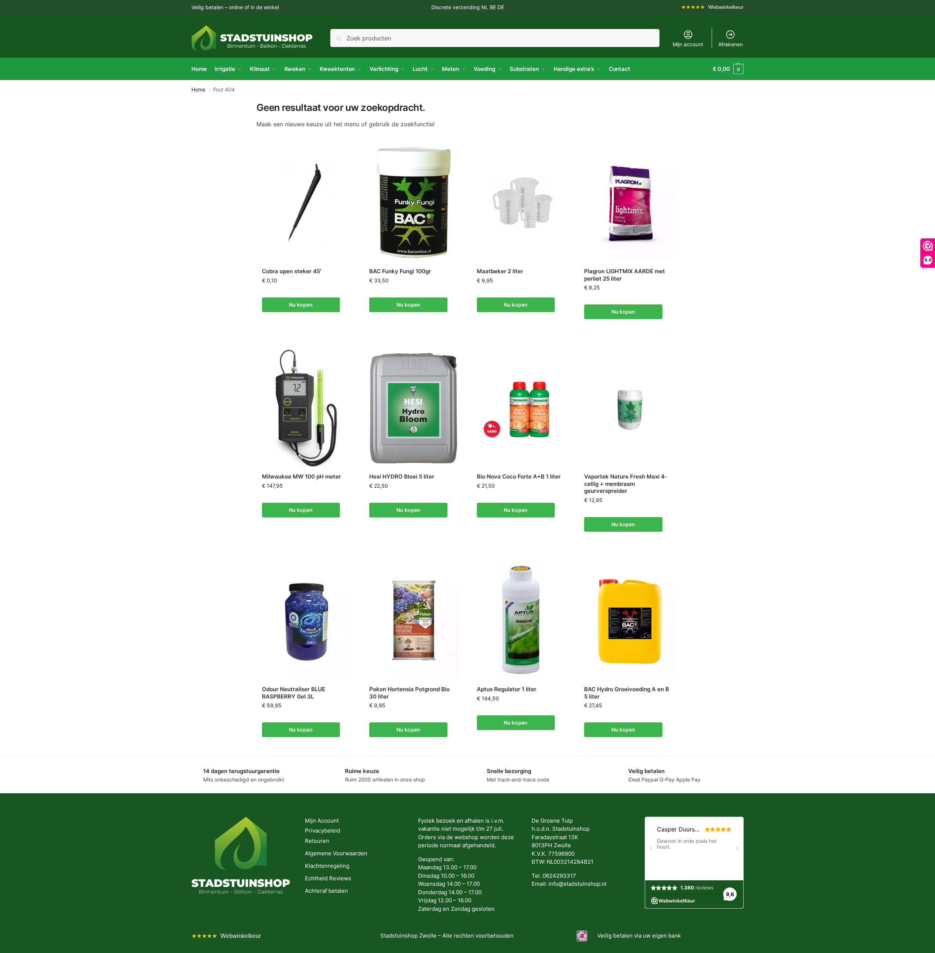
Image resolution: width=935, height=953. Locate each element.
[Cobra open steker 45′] (306, 202)
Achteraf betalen (326, 890)
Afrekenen (730, 44)
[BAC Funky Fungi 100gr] (413, 202)
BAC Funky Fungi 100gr (400, 271)
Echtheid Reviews (328, 878)
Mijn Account (322, 820)
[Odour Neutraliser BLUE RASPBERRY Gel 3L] (306, 620)
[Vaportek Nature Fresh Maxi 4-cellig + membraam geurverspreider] (628, 408)
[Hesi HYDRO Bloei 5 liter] (413, 408)
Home (198, 90)
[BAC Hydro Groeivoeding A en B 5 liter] (628, 620)
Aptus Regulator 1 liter (506, 689)
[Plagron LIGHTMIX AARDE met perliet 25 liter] (628, 202)
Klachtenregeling (327, 865)
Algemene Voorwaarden (336, 853)
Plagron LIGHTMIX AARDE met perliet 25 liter (624, 275)
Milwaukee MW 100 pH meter (301, 476)
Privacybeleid (322, 830)
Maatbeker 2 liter (500, 271)
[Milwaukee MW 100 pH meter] (306, 408)
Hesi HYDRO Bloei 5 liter (401, 476)
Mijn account (688, 44)
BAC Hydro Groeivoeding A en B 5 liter (626, 693)
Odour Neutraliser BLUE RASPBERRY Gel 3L (293, 693)
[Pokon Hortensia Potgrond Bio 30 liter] (413, 620)
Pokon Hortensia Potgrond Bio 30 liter (409, 693)
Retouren (317, 840)
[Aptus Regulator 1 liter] (521, 620)
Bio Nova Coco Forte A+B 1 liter (519, 476)
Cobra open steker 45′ (291, 271)
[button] (728, 69)
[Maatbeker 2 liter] (521, 202)
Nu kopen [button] (301, 305)
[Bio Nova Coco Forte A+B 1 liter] (521, 408)
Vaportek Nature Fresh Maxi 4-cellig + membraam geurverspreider (625, 483)
